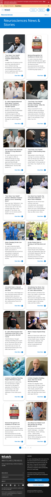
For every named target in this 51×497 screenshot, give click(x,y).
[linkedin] (10, 485)
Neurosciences (7, 15)
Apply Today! (38, 480)
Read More (18, 6)
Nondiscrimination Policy (12, 493)
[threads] (15, 485)
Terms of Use (4, 493)
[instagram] (6, 485)
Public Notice (19, 491)
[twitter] (19, 485)
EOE (2, 491)
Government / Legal (5, 494)
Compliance (19, 493)
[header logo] (7, 10)
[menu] (3, 9)
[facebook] (2, 485)
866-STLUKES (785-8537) (12, 460)
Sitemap (11, 494)
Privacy (5, 491)
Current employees (38, 485)
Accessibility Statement (12, 491)
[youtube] (23, 485)
